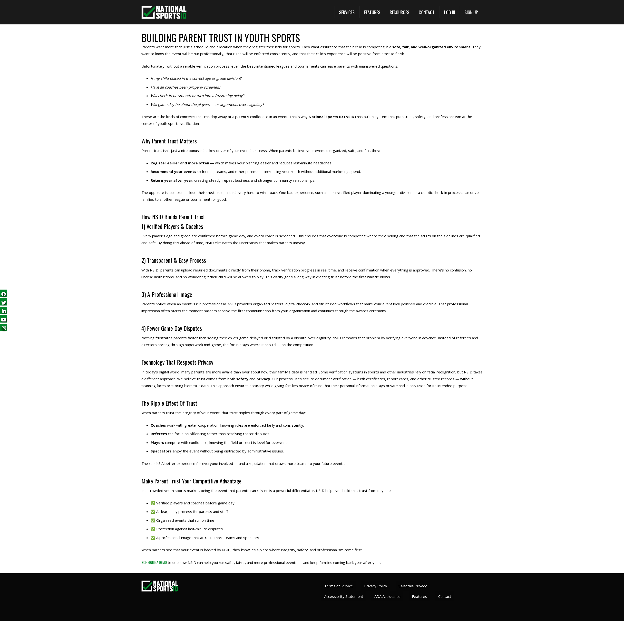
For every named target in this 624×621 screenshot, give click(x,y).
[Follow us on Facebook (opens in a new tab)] (3, 293)
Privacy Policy (375, 585)
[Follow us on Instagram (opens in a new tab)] (3, 327)
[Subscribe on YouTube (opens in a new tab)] (3, 319)
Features (419, 596)
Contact (444, 596)
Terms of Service (338, 585)
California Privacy (413, 585)
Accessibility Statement (343, 596)
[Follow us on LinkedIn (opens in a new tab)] (3, 310)
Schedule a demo (154, 562)
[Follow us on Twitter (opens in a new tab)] (3, 302)
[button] (346, 12)
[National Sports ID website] (163, 12)
